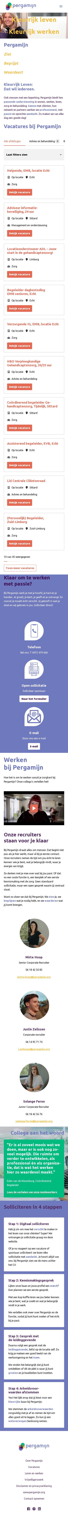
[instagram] (34, 1509)
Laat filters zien (16, 154)
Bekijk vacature (19, 192)
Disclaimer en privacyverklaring (34, 1486)
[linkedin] (39, 1509)
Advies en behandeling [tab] (43, 141)
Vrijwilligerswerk (34, 1479)
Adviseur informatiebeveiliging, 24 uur (22, 209)
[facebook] (28, 1509)
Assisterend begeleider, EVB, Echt (32, 443)
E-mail (34, 746)
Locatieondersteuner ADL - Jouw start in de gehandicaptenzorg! (31, 250)
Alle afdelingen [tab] (12, 141)
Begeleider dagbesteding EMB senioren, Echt (26, 292)
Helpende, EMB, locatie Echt (28, 170)
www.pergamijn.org (34, 1492)
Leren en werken (34, 1473)
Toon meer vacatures (20, 568)
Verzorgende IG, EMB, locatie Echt (33, 324)
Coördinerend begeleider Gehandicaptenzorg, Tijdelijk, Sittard (32, 404)
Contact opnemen (34, 1498)
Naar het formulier (34, 699)
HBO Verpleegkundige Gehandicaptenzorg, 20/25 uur (29, 363)
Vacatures (34, 1467)
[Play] (34, 808)
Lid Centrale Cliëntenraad (26, 481)
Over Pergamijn (34, 1460)
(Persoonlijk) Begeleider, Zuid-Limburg (25, 520)
